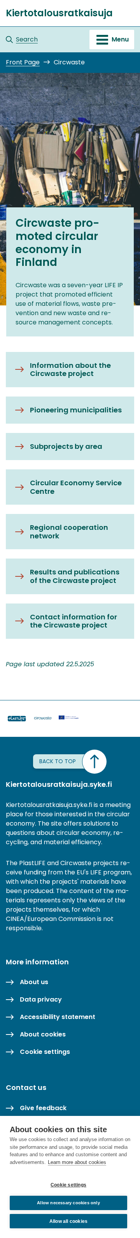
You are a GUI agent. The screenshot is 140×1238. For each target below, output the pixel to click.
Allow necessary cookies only (68, 1202)
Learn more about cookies (77, 1162)
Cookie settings (68, 1185)
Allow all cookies (68, 1221)
